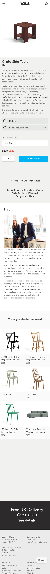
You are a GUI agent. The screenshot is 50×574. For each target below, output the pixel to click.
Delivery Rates (33, 568)
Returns (30, 570)
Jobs (4, 568)
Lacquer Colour (9, 138)
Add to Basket (33, 158)
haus (20, 6)
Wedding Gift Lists (10, 565)
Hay (4, 65)
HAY (25, 249)
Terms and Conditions (11, 570)
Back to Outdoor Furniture (27, 180)
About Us (6, 562)
